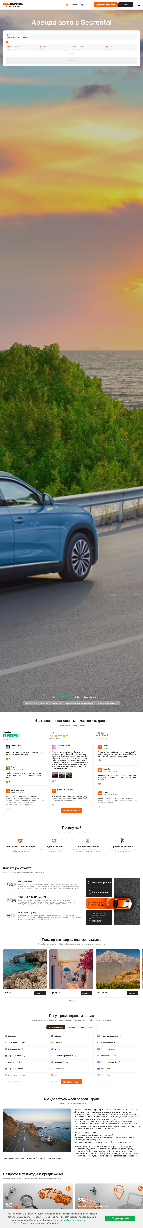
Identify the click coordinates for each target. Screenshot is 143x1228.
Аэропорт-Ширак (15, 1069)
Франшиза (126, 5)
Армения (71, 1027)
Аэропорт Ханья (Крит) (110, 1062)
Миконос (12, 1036)
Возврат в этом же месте (16, 42)
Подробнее (38, 993)
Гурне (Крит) (13, 1082)
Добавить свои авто (105, 5)
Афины (57, 1049)
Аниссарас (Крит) (15, 1049)
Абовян (58, 1036)
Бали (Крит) (59, 1069)
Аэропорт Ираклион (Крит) (66, 1056)
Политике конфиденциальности (69, 1220)
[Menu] (138, 5)
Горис (57, 1075)
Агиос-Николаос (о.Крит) (111, 1036)
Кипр (82, 1027)
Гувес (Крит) (106, 1075)
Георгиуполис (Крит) (17, 1075)
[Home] (13, 5)
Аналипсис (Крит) (108, 1043)
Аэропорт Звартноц (16, 1056)
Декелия (104, 1082)
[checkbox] (7, 42)
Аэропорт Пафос (15, 1062)
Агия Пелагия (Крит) (16, 1043)
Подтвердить (120, 1218)
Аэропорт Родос (61, 1062)
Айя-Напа (58, 1043)
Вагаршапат (106, 1069)
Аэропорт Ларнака (108, 1056)
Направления (73, 5)
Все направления (56, 1027)
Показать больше (71, 810)
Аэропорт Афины (108, 1049)
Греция (91, 1027)
